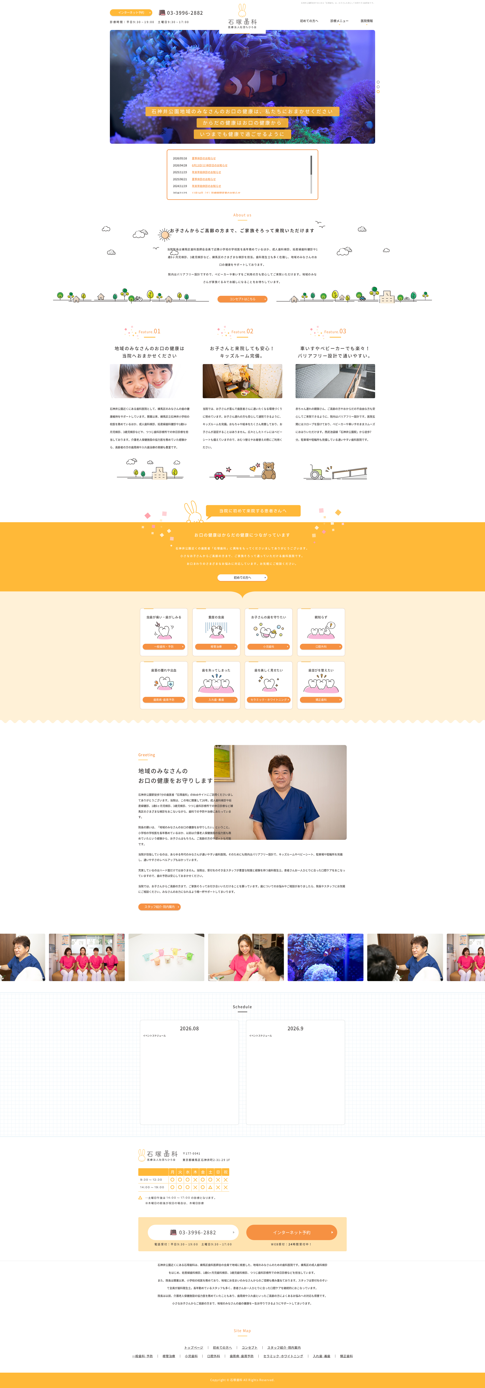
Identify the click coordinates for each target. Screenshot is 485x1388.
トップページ (193, 1347)
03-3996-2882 (198, 1232)
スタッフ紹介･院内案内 (159, 906)
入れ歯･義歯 (322, 1356)
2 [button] (378, 86)
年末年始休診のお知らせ (206, 172)
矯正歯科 (346, 1356)
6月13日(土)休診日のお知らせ (210, 165)
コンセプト (250, 1347)
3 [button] (378, 91)
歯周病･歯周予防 (242, 1356)
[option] (242, 87)
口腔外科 (213, 1356)
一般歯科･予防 (142, 1356)
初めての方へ (309, 20)
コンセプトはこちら (243, 299)
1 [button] (378, 82)
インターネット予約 (131, 12)
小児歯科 (191, 1356)
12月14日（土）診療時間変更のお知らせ (216, 193)
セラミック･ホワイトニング (283, 1356)
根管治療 (169, 1356)
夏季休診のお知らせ (204, 158)
